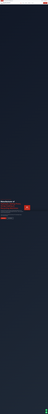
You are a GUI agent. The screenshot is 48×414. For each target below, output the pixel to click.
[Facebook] (44, 0)
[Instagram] (46, 0)
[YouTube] (45, 0)
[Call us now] (46, 410)
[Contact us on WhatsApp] (46, 412)
